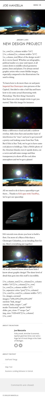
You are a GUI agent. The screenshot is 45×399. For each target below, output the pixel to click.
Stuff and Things (11, 359)
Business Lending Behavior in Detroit (19, 371)
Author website (20, 345)
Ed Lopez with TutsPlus (28, 193)
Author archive (16, 345)
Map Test (8, 367)
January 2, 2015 (22, 40)
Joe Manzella (13, 5)
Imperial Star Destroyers (13, 86)
